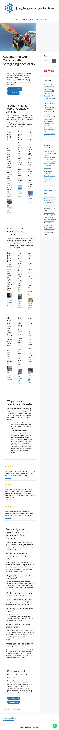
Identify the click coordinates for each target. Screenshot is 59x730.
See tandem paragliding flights (9, 208)
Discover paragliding (14, 89)
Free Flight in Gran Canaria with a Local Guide (50, 153)
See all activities (13, 93)
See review (8, 478)
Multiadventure (48, 98)
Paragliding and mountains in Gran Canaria (35, 8)
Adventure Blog (15, 20)
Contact (32, 20)
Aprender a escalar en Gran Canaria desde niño (49, 206)
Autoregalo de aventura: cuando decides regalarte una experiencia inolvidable (49, 229)
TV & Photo (24, 20)
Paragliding (47, 101)
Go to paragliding (14, 698)
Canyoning (47, 93)
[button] (55, 726)
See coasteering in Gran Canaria (9, 375)
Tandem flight (48, 117)
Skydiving (47, 114)
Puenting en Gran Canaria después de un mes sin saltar (50, 219)
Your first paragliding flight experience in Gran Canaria (50, 163)
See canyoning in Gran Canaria (20, 303)
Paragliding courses (50, 103)
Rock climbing (48, 112)
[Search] (54, 61)
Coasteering (47, 96)
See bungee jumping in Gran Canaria (9, 302)
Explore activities (13, 702)
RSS (45, 193)
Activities (3, 20)
